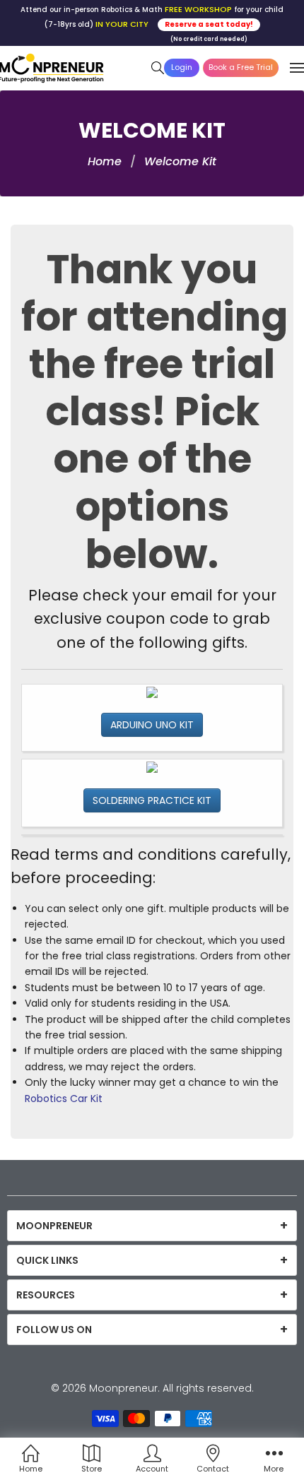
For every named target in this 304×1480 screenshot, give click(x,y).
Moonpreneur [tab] (54, 1226)
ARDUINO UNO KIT (152, 725)
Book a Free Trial (241, 67)
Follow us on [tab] (54, 1329)
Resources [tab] (45, 1295)
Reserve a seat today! (209, 24)
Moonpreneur (123, 1388)
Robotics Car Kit (64, 1098)
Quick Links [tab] (47, 1260)
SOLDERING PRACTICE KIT (152, 800)
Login (181, 67)
